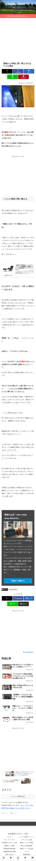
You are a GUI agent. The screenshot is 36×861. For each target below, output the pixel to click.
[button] (23, 604)
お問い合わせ (9, 854)
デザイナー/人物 (27, 840)
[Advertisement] (18, 40)
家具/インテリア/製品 (26, 842)
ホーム (9, 837)
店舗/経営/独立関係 (9, 848)
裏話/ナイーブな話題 (26, 848)
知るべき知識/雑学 (26, 845)
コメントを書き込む (18, 796)
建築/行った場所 (9, 845)
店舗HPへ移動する (18, 581)
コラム (5, 589)
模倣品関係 (14, 589)
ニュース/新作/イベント (26, 837)
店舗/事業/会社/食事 (9, 851)
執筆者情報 (26, 854)
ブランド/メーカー (9, 840)
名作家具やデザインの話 (9, 842)
